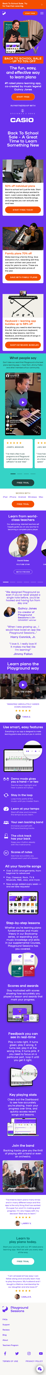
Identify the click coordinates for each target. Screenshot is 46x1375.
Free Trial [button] (23, 482)
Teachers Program (10, 1345)
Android (22, 496)
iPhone (12, 496)
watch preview (23, 572)
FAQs (5, 1319)
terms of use (10, 1361)
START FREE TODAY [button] (23, 210)
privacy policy (34, 1361)
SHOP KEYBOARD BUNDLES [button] (24, 345)
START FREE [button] (30, 13)
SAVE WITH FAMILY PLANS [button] (23, 277)
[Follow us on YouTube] (40, 1354)
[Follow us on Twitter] (17, 1354)
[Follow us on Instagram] (28, 1354)
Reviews (6, 1329)
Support (6, 1324)
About (5, 1340)
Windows (32, 496)
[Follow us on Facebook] (5, 1354)
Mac (41, 496)
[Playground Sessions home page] (5, 13)
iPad (5, 496)
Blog (5, 1335)
